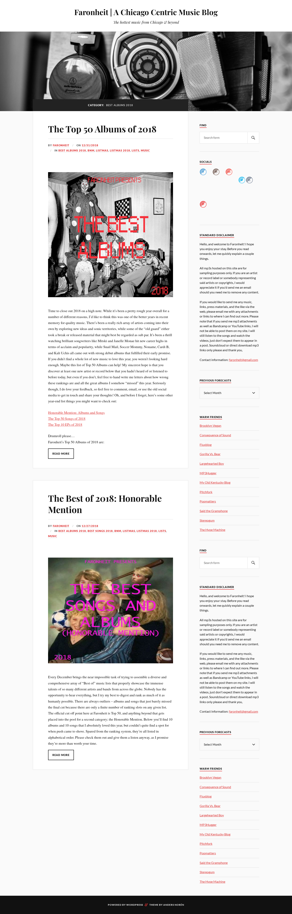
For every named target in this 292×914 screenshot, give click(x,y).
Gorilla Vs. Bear (210, 454)
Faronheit (61, 145)
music (145, 150)
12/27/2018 (90, 526)
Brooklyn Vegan (210, 425)
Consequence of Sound (215, 435)
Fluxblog (206, 444)
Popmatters (208, 501)
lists (135, 150)
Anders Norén (173, 904)
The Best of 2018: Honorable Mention (105, 503)
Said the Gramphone (214, 511)
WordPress (134, 904)
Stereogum (207, 520)
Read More (61, 453)
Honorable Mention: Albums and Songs (76, 412)
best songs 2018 (100, 531)
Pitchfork (206, 492)
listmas (102, 150)
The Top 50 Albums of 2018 (102, 129)
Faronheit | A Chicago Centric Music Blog (146, 12)
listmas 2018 (120, 150)
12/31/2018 (90, 145)
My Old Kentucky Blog (215, 482)
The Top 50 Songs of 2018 (66, 418)
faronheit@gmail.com (243, 360)
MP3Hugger (208, 473)
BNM (91, 150)
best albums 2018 (72, 150)
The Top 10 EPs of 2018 (65, 424)
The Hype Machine (212, 530)
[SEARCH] (253, 138)
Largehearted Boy (212, 463)
